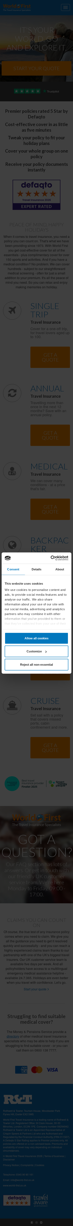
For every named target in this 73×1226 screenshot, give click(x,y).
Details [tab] (37, 569)
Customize (34, 651)
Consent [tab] (13, 569)
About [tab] (59, 569)
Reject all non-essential (36, 664)
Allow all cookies (36, 638)
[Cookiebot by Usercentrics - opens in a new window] (51, 558)
